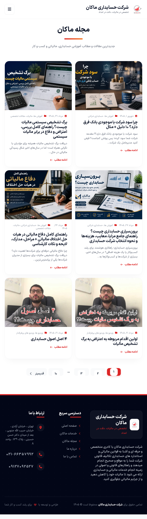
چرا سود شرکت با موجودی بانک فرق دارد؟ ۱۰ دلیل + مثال (110, 125)
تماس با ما (70, 456)
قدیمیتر (39, 374)
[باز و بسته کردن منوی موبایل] (9, 9)
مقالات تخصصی (17, 116)
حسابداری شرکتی (95, 116)
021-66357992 (20, 454)
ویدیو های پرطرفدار (95, 333)
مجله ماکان (69, 441)
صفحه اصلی (69, 426)
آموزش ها (109, 116)
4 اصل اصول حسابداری (49, 339)
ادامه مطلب (131, 150)
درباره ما (72, 449)
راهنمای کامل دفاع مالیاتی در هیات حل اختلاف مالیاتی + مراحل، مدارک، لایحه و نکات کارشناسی (39, 239)
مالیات (29, 116)
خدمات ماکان (68, 433)
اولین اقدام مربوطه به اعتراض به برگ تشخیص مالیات (109, 341)
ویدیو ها (109, 333)
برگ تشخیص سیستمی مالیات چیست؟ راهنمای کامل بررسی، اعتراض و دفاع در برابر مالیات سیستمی (44, 130)
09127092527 (21, 466)
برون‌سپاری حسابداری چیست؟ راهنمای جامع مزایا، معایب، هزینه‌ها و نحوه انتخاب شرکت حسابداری (110, 236)
